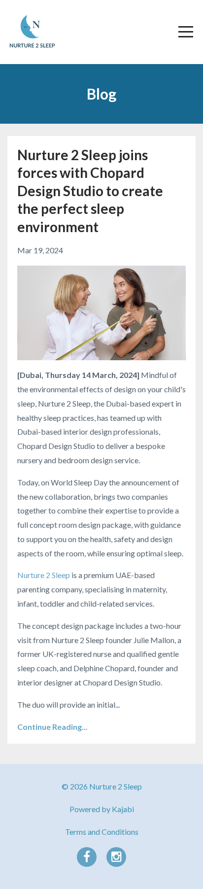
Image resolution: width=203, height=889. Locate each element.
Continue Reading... (52, 726)
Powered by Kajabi (101, 809)
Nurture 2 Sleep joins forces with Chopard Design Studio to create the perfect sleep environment (90, 190)
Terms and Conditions (101, 831)
